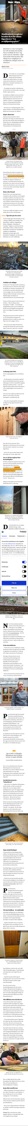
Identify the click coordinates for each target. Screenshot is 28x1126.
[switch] (24, 567)
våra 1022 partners (10, 543)
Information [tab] (12, 536)
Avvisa (14, 592)
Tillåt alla (14, 583)
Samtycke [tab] (4, 536)
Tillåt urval (14, 587)
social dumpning (14, 633)
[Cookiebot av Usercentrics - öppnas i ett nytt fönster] (20, 532)
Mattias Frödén (5, 66)
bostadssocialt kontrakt (9, 883)
